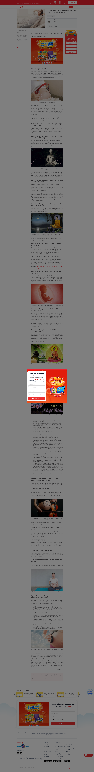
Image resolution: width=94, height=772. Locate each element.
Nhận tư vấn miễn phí (36, 398)
